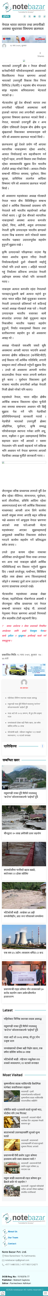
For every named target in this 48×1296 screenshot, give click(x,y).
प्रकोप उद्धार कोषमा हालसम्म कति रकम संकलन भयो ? (20, 1157)
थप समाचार (24, 688)
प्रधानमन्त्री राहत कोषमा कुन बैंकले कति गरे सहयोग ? (22, 1180)
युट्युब (20, 636)
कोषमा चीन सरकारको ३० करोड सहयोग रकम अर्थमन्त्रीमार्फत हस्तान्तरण (24, 993)
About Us (12, 1231)
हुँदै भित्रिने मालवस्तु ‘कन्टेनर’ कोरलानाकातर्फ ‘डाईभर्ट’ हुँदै (21, 795)
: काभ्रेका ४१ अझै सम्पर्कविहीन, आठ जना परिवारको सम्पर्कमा (23, 914)
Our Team (12, 1238)
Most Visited (13, 1075)
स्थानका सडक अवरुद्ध (23, 1019)
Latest (8, 1010)
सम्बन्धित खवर (11, 760)
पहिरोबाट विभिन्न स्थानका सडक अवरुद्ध (22, 698)
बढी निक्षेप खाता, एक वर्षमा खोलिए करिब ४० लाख (23, 1050)
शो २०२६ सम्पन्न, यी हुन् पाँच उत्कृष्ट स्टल (22, 1039)
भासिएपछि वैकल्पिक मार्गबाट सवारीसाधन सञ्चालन (22, 1086)
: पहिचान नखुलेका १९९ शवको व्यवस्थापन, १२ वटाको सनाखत (22, 1061)
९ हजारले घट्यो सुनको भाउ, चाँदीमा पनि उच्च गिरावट (23, 1112)
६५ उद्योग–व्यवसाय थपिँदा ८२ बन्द (23, 953)
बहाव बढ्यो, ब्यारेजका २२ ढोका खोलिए (19, 872)
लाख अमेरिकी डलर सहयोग (22, 833)
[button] (45, 1293)
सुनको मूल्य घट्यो (22, 1134)
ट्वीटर (10, 636)
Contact (11, 1244)
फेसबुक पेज (37, 631)
